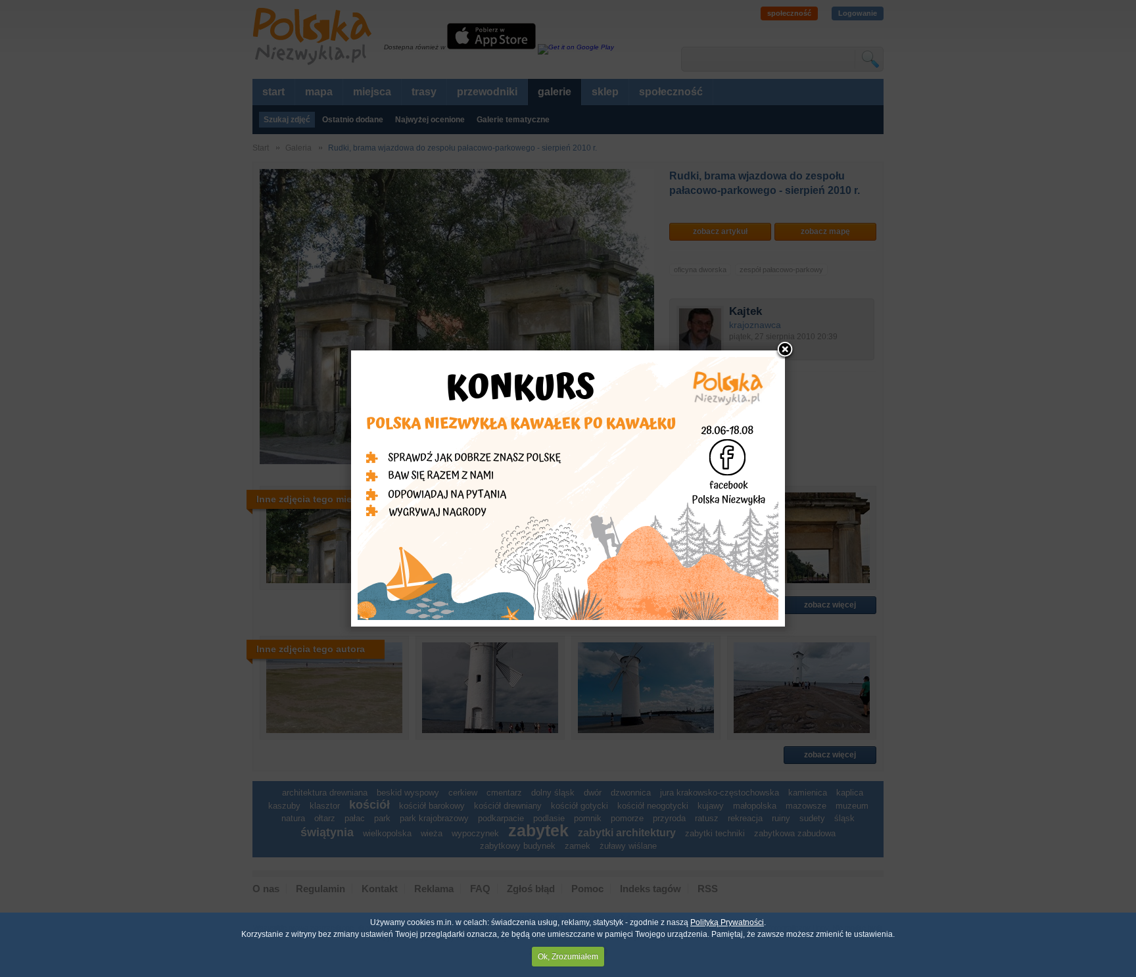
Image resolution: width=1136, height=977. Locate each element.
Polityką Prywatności (727, 922)
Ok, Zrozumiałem (568, 956)
